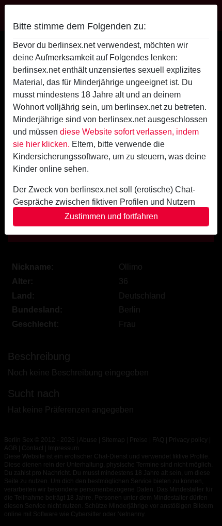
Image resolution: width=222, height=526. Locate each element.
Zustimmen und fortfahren (111, 216)
